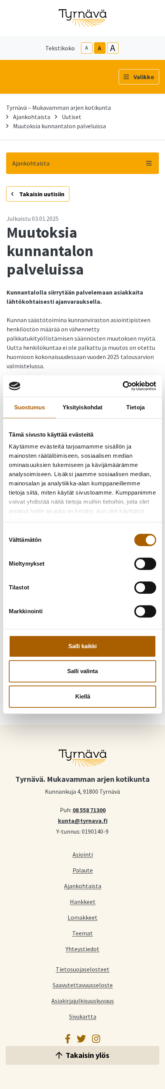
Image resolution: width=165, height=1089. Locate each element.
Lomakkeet (82, 917)
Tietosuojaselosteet (82, 969)
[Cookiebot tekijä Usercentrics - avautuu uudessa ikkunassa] (122, 386)
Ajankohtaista (31, 117)
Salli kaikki (82, 646)
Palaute (83, 870)
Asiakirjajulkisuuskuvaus (82, 1000)
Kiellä (82, 696)
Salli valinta (82, 671)
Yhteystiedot (82, 948)
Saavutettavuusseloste (83, 984)
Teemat (82, 933)
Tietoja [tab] (135, 407)
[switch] (145, 564)
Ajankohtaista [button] (31, 163)
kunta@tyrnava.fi (82, 820)
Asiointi (83, 854)
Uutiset (71, 117)
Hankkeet (83, 901)
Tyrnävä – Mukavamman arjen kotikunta (58, 107)
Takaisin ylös (87, 1055)
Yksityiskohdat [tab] (82, 407)
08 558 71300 (89, 809)
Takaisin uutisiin (41, 194)
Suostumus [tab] (29, 407)
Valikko (144, 77)
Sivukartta (82, 1016)
